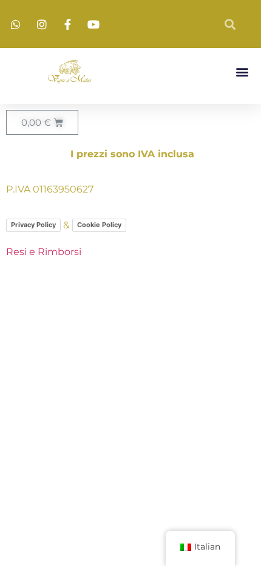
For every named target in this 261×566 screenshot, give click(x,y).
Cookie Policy (99, 224)
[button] (242, 72)
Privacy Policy (33, 224)
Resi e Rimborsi (43, 251)
